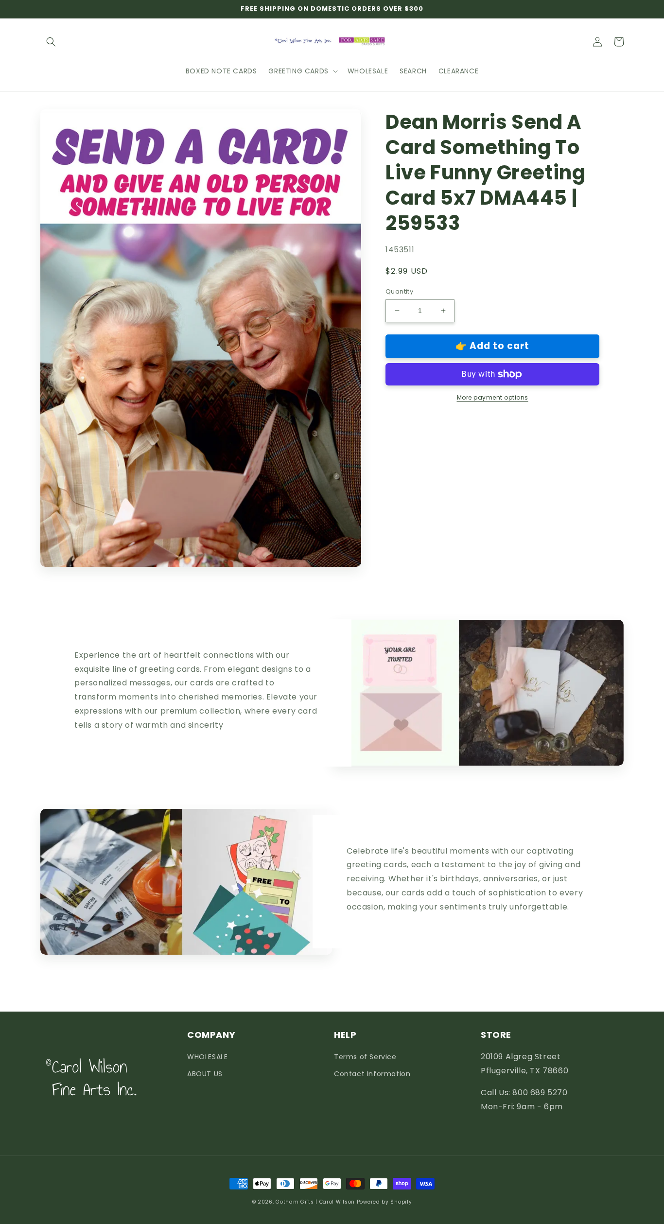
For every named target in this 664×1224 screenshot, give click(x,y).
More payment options (492, 397)
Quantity (399, 291)
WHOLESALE (207, 1057)
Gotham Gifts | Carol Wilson (315, 1202)
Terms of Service (365, 1057)
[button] (51, 41)
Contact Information (372, 1074)
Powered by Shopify (384, 1202)
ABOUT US (205, 1074)
